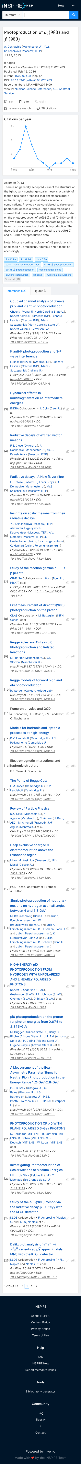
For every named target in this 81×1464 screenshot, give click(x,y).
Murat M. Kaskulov (22, 860)
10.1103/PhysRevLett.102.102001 (33, 632)
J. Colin (44, 408)
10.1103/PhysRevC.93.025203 (31, 80)
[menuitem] (61, 5)
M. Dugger (17, 1032)
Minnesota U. (32, 813)
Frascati (40, 822)
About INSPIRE (40, 1315)
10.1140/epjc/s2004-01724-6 (30, 383)
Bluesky (41, 1419)
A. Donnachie (12, 46)
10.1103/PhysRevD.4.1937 (28, 1007)
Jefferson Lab (41, 329)
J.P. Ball (49, 1036)
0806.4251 (17, 591)
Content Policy (40, 1322)
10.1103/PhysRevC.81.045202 (31, 877)
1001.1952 (17, 873)
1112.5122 (17, 1188)
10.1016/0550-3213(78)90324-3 (32, 670)
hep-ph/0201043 (21, 463)
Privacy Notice (40, 1328)
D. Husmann (46, 929)
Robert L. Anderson (22, 990)
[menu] (62, 5)
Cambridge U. (40, 738)
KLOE (13, 1217)
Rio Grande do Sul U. (37, 1179)
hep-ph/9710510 (29, 337)
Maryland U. (29, 818)
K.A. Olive (16, 813)
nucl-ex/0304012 (21, 421)
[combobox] (45, 15)
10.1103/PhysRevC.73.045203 (31, 558)
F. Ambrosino (46, 1217)
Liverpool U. (27, 1101)
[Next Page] (36, 1286)
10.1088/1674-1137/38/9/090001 (33, 835)
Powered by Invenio (40, 1451)
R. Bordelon (49, 1133)
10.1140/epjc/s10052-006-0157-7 (33, 1277)
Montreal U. (27, 827)
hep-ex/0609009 (21, 1272)
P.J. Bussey (17, 1088)
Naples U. (32, 1264)
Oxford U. (31, 445)
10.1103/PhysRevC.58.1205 (29, 342)
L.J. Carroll (44, 1101)
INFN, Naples (28, 1222)
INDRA (14, 408)
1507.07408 (22, 75)
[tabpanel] (40, 794)
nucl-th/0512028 (21, 554)
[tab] (16, 291)
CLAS (13, 615)
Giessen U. (42, 860)
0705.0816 (17, 1053)
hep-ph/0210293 (21, 499)
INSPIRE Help (40, 1363)
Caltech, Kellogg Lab (38, 690)
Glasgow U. (34, 1088)
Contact (40, 1432)
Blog (40, 1413)
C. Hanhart (17, 545)
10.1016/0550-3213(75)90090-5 (32, 799)
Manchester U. (32, 46)
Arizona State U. (36, 1032)
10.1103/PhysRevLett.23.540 (29, 1155)
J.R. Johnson (43, 994)
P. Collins (29, 1040)
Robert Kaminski (20, 316)
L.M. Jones (17, 786)
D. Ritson (39, 998)
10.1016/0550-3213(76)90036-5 (32, 1114)
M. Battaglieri (46, 615)
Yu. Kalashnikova (21, 523)
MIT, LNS (34, 1133)
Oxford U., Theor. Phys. (40, 482)
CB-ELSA (16, 578)
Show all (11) (12, 279)
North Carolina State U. (49, 311)
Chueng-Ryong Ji (21, 311)
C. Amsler (46, 818)
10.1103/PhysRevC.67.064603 (31, 425)
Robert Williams (20, 329)
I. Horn (47, 578)
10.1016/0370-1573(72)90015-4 (32, 751)
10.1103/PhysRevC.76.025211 (31, 1058)
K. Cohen (24, 1138)
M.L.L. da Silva (19, 1175)
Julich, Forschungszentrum (46, 541)
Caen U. (56, 408)
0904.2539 (17, 1230)
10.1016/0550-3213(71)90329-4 (32, 699)
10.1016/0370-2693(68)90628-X (32, 955)
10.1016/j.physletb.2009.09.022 (31, 1235)
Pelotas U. (37, 1175)
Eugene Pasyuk (20, 1045)
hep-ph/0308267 (21, 379)
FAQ (40, 1356)
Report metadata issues (40, 1370)
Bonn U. (39, 916)
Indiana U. (35, 370)
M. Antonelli (25, 822)
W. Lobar (43, 1142)
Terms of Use (40, 1335)
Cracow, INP (41, 316)
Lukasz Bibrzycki (21, 361)
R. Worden (16, 690)
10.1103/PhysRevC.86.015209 (31, 1192)
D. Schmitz (45, 942)
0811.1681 (25, 628)
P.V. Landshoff (19, 738)
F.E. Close (16, 445)
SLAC (40, 990)
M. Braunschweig (21, 916)
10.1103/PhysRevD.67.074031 (31, 503)
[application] (40, 149)
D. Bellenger (18, 1133)
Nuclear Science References (33, 88)
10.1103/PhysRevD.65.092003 (31, 467)
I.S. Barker (17, 657)
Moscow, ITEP (32, 51)
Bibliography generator (40, 1391)
